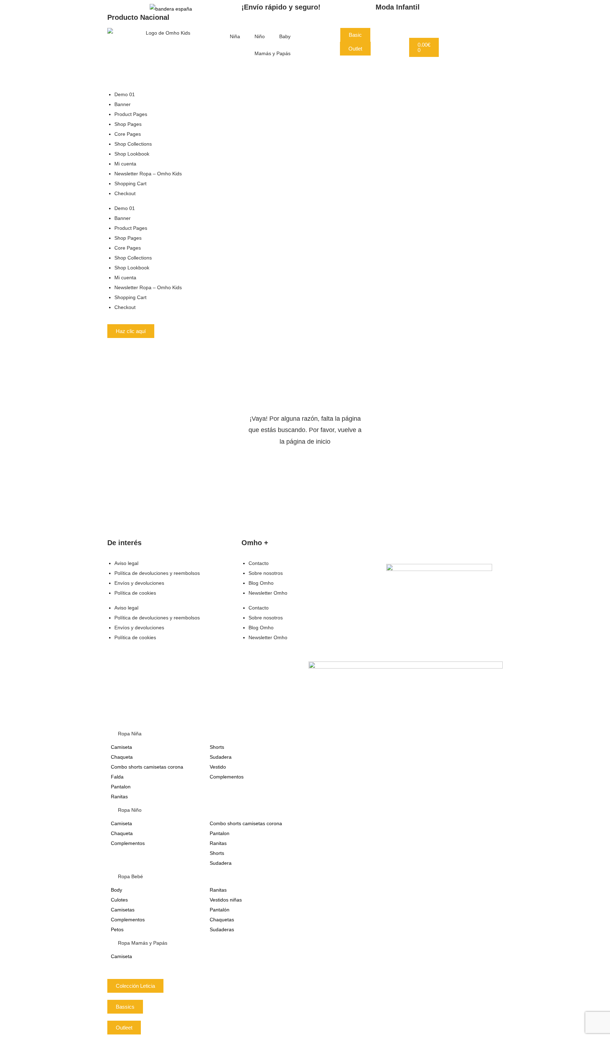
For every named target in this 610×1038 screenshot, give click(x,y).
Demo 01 (124, 94)
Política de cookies (135, 593)
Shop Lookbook (131, 154)
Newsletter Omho (268, 593)
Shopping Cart (130, 183)
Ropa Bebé (130, 876)
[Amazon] (441, 618)
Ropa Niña (130, 733)
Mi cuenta (125, 164)
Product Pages (130, 114)
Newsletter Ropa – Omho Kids (148, 173)
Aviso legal (126, 563)
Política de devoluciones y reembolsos (157, 573)
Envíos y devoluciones (139, 583)
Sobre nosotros (266, 573)
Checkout (125, 193)
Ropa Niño (130, 810)
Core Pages (127, 134)
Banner (122, 104)
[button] (305, 734)
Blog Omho (261, 583)
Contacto (259, 563)
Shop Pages (128, 124)
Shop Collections (133, 144)
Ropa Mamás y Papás (142, 943)
